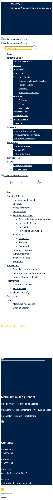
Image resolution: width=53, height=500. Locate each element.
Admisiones (12, 127)
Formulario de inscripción (24, 131)
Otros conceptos (20, 169)
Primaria (22, 104)
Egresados (17, 123)
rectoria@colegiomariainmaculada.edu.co (21, 483)
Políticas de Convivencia (29, 92)
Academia (17, 96)
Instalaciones (18, 73)
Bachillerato (24, 108)
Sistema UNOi (19, 150)
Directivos (17, 65)
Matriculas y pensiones (22, 166)
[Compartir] (8, 493)
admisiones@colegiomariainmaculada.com (31, 8)
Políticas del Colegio (21, 77)
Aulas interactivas (20, 119)
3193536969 (16, 4)
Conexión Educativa (21, 146)
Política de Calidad (26, 85)
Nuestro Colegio (15, 58)
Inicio (9, 54)
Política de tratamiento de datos (32, 81)
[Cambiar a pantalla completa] (5, 493)
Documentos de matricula (24, 139)
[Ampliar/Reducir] (2, 493)
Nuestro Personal (20, 69)
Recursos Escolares (21, 112)
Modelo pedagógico (21, 154)
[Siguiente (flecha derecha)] (5, 497)
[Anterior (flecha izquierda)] (2, 497)
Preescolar (23, 100)
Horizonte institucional (22, 62)
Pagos (10, 162)
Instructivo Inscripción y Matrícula (27, 135)
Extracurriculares (20, 115)
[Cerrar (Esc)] (11, 493)
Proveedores (13, 158)
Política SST (23, 89)
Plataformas (12, 142)
